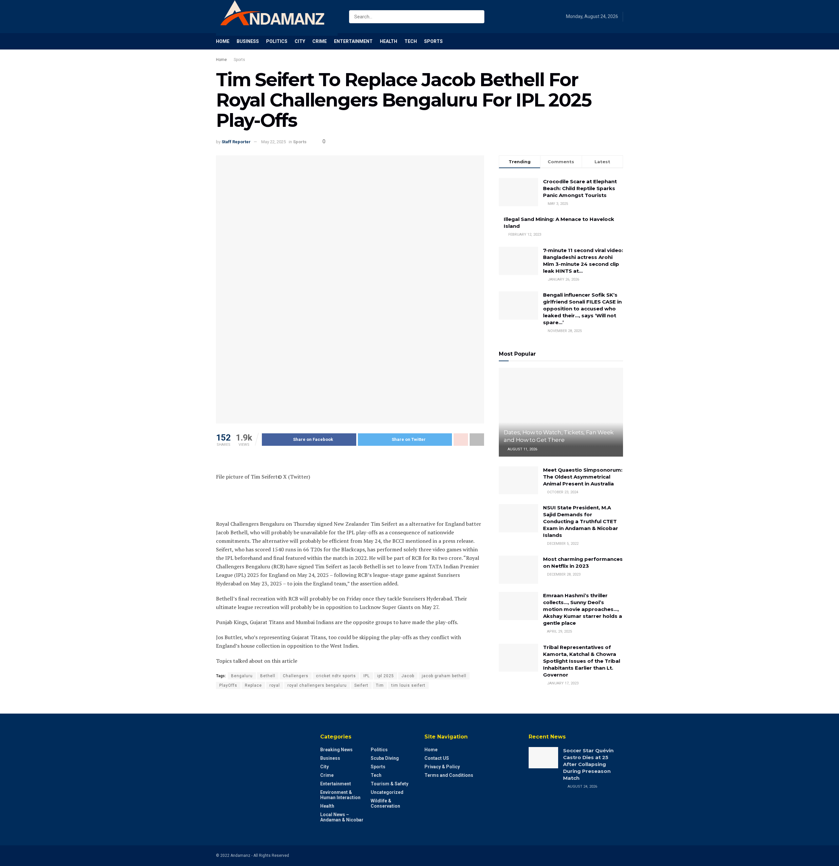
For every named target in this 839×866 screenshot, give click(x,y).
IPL (366, 676)
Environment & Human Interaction (340, 795)
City (300, 41)
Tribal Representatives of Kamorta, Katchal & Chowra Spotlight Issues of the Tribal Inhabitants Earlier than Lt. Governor (581, 661)
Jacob (407, 676)
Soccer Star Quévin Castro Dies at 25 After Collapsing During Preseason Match (588, 764)
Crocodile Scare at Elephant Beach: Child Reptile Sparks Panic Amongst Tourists (580, 188)
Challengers (295, 676)
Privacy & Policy (442, 766)
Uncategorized (387, 792)
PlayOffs (228, 685)
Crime (319, 41)
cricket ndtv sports (336, 676)
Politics (276, 41)
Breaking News (336, 749)
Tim (380, 685)
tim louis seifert (408, 685)
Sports (433, 41)
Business (248, 41)
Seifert (361, 685)
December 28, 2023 (563, 574)
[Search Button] (478, 16)
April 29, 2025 (559, 631)
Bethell (267, 676)
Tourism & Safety (389, 783)
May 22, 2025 (273, 141)
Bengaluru (242, 676)
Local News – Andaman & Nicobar (341, 817)
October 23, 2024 (562, 492)
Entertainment (353, 41)
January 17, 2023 (562, 683)
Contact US (436, 758)
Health (388, 41)
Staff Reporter (236, 141)
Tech (410, 41)
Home (222, 41)
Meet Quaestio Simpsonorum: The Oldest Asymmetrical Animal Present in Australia (582, 477)
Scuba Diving (385, 758)
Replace (253, 685)
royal (274, 685)
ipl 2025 (385, 676)
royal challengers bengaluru (317, 685)
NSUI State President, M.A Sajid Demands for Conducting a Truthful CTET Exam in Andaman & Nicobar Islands (580, 521)
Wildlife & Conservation (385, 803)
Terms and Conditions (448, 775)
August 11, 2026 (522, 449)
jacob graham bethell (444, 676)
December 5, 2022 (562, 543)
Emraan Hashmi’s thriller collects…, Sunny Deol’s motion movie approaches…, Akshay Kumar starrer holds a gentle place (582, 609)
